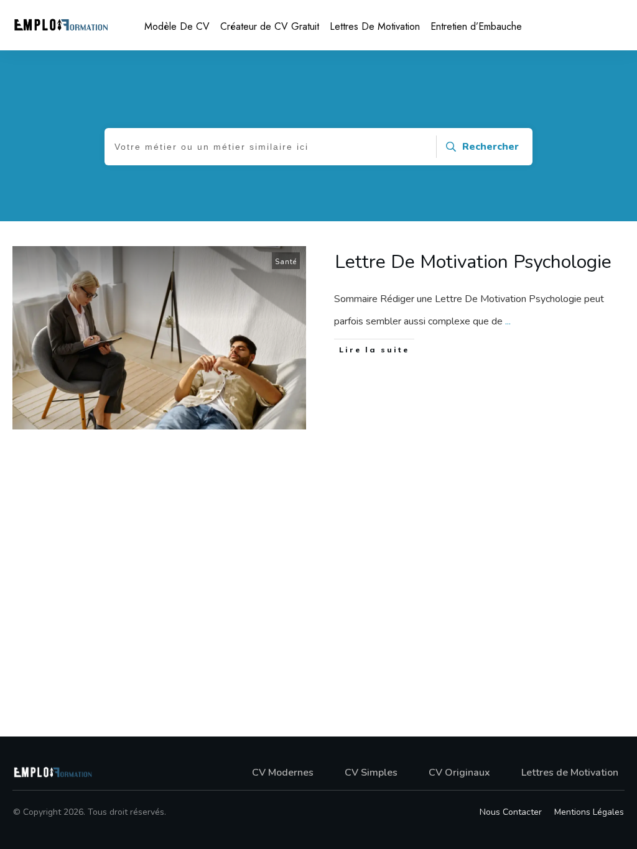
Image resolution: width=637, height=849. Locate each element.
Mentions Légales (589, 812)
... (508, 321)
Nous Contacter (511, 812)
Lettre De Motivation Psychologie (473, 262)
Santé (286, 262)
